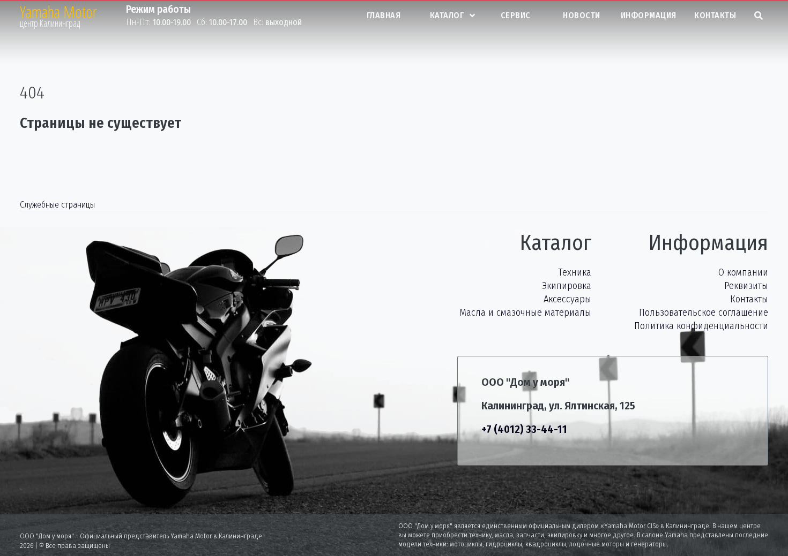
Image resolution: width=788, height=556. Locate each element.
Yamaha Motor (58, 12)
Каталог (447, 15)
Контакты (715, 15)
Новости (581, 15)
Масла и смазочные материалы (525, 312)
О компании (743, 272)
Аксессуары (567, 299)
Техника (574, 272)
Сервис (516, 15)
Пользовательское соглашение (703, 312)
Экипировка (566, 286)
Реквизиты (746, 286)
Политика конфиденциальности (701, 326)
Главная (384, 15)
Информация (649, 15)
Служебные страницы (57, 205)
